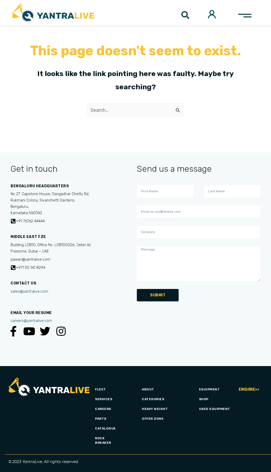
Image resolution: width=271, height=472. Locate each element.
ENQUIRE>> (249, 389)
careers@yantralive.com (31, 321)
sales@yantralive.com (29, 291)
